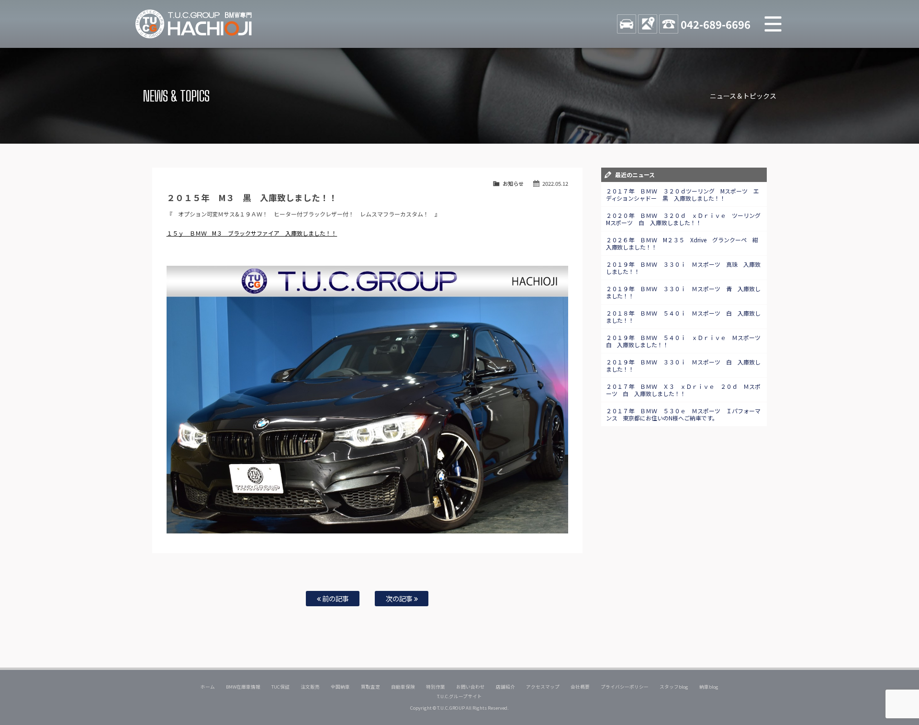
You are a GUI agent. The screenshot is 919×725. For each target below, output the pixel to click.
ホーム (208, 686)
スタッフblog (674, 686)
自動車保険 (403, 686)
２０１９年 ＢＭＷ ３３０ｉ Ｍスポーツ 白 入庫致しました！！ (683, 365)
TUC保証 (280, 686)
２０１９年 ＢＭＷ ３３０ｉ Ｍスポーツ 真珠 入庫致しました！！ (683, 267)
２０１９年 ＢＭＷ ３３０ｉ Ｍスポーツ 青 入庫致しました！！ (683, 292)
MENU (773, 24)
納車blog (708, 686)
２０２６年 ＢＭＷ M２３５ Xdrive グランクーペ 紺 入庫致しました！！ (685, 243)
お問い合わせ (470, 686)
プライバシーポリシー (625, 686)
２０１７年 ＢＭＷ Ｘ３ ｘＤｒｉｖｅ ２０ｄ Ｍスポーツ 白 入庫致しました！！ (683, 389)
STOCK (626, 24)
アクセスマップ (543, 686)
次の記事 (400, 598)
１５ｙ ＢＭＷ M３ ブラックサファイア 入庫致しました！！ (252, 233)
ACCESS (647, 24)
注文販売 (310, 686)
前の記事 (335, 598)
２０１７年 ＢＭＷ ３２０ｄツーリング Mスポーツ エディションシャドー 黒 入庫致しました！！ (683, 194)
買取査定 (370, 686)
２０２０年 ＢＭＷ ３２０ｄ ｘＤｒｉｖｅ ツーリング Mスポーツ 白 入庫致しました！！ (686, 219)
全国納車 (340, 686)
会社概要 (580, 686)
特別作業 (435, 686)
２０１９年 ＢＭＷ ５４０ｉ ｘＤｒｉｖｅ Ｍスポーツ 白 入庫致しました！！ (686, 341)
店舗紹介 (505, 686)
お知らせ (513, 183)
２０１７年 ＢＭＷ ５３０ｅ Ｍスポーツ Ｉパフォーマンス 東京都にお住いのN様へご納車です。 (683, 414)
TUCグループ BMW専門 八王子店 (193, 24)
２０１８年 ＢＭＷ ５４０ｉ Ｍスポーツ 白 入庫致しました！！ (683, 316)
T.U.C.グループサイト (459, 696)
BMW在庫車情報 (243, 686)
